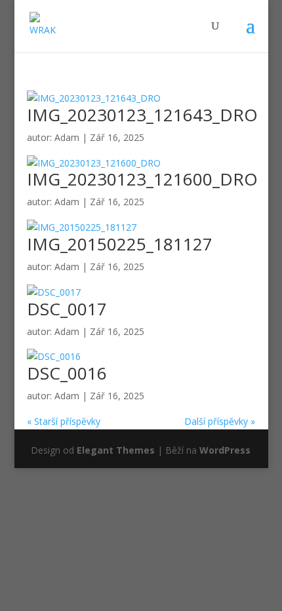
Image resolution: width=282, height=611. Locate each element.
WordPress (225, 450)
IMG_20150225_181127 (119, 244)
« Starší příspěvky (63, 421)
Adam (66, 137)
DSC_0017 (67, 309)
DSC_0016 (67, 373)
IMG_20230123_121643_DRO (142, 115)
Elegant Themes (116, 450)
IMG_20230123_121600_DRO (142, 179)
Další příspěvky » (219, 421)
